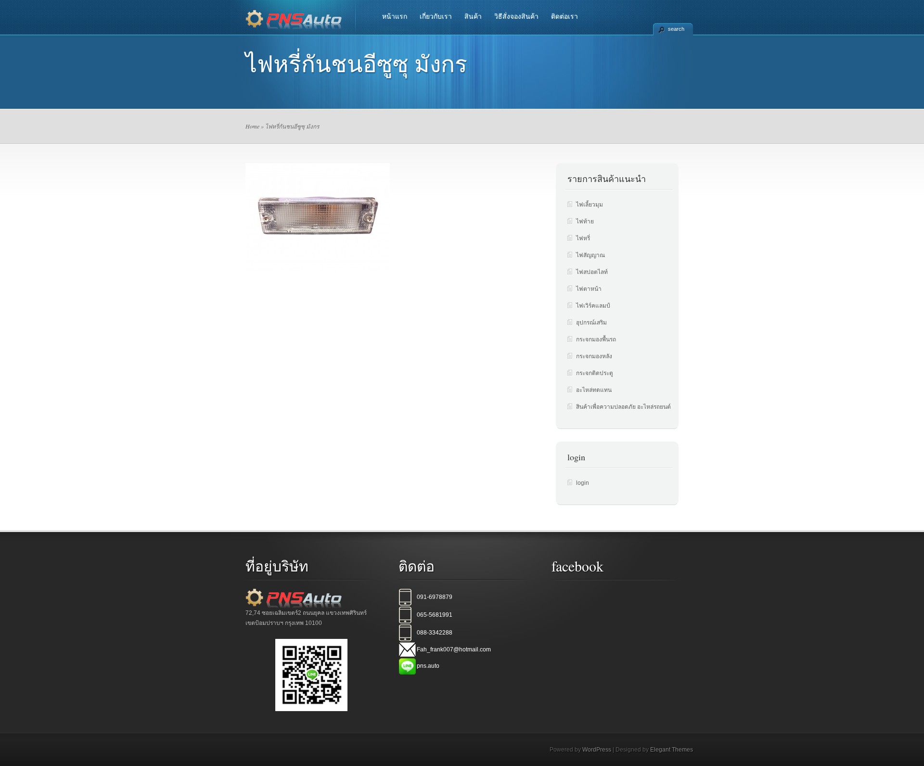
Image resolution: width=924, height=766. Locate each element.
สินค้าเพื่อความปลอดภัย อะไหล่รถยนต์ (623, 406)
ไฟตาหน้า (589, 289)
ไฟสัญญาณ (590, 255)
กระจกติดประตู (594, 373)
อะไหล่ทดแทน (594, 390)
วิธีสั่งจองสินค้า (516, 16)
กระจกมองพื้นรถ (596, 339)
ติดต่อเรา (564, 16)
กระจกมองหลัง (594, 356)
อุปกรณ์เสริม (591, 322)
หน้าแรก (394, 16)
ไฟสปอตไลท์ (592, 272)
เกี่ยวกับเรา (436, 16)
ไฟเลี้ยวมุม (589, 204)
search (676, 29)
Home (252, 126)
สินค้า (473, 16)
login (582, 483)
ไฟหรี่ (583, 238)
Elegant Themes (671, 749)
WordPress (596, 749)
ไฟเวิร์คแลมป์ (593, 305)
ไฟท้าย (585, 221)
